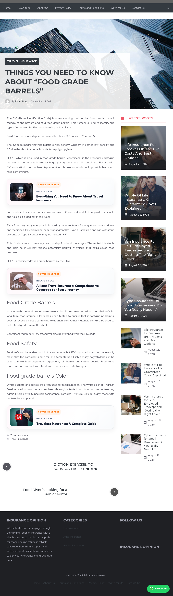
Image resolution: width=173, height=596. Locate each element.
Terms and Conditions (91, 7)
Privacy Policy (63, 7)
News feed (24, 7)
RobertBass (21, 101)
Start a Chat (161, 588)
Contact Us (138, 7)
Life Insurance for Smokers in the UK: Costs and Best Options (153, 336)
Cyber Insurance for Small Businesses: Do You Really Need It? (143, 305)
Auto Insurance (72, 536)
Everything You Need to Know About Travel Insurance (69, 198)
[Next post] (114, 492)
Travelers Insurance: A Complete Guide (66, 424)
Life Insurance (71, 528)
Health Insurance (73, 545)
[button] (168, 7)
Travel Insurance (22, 61)
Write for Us (117, 7)
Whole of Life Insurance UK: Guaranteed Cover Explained (155, 370)
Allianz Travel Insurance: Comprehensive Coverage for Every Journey (67, 288)
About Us (42, 7)
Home (7, 7)
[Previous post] (7, 467)
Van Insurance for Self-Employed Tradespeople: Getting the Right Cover (140, 250)
